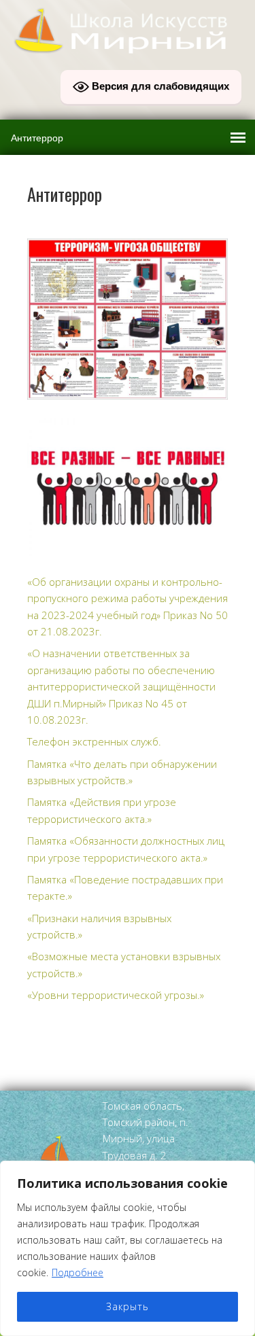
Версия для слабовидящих (159, 86)
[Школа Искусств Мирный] (127, 49)
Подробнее (77, 1272)
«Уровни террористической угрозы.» (115, 995)
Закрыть (127, 1306)
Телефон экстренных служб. (94, 741)
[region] (127, 1248)
